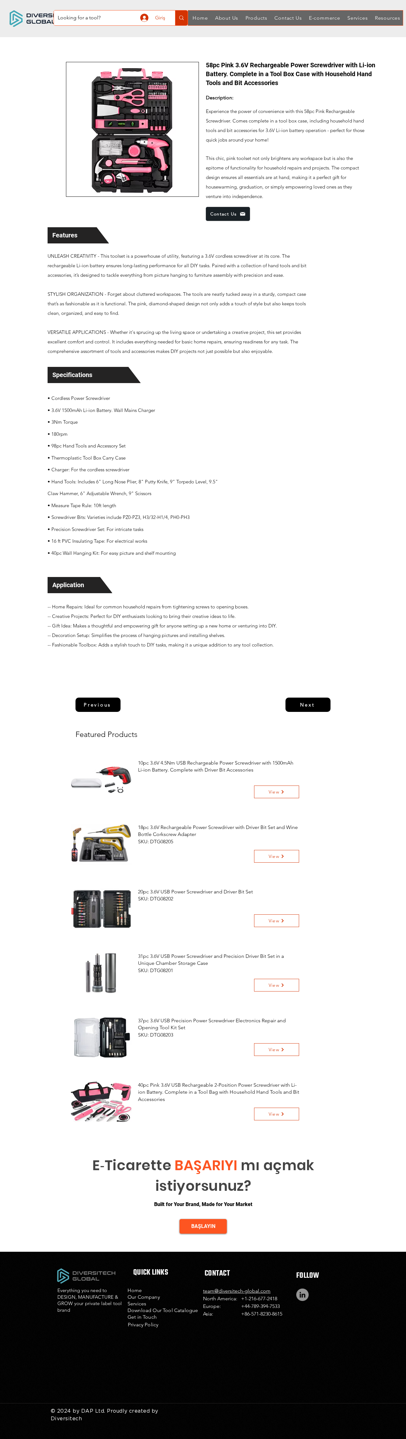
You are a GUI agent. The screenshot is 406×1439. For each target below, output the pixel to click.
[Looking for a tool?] (181, 17)
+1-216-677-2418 (259, 1299)
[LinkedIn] (302, 1295)
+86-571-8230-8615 (261, 1314)
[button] (226, 17)
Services (137, 1304)
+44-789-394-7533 (260, 1306)
